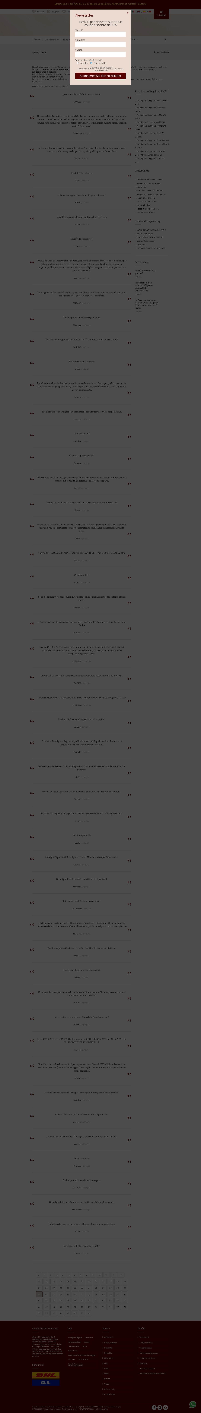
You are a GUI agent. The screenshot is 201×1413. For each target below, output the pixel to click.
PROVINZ (80, 40)
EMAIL (79, 50)
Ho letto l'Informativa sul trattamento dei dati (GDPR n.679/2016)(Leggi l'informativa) (100, 69)
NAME (79, 30)
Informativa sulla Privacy (89, 60)
